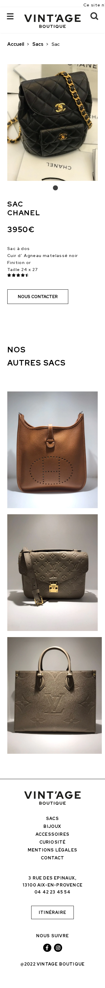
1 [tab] (52, 188)
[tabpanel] (52, 122)
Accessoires (52, 834)
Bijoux (52, 826)
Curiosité (52, 842)
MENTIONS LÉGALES (52, 850)
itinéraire (52, 912)
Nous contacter (38, 296)
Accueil (15, 44)
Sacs (37, 44)
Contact (52, 858)
